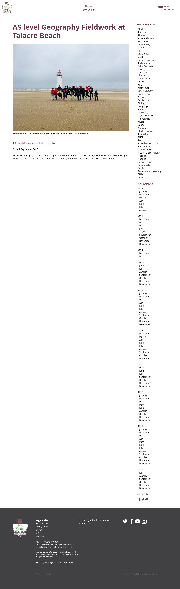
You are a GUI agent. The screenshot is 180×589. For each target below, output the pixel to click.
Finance (142, 109)
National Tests (145, 78)
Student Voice (145, 131)
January (143, 191)
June (141, 203)
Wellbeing (143, 112)
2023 (140, 290)
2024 (140, 250)
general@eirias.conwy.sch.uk (58, 562)
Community (144, 44)
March (142, 197)
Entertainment (145, 90)
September (145, 234)
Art (139, 140)
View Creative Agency (149, 574)
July (141, 206)
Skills (140, 174)
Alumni (141, 35)
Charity (141, 75)
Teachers (142, 32)
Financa (142, 155)
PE (139, 50)
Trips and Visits (146, 38)
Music (141, 121)
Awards (142, 81)
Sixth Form (143, 41)
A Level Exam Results (149, 152)
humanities (144, 177)
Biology (142, 103)
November (144, 240)
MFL (140, 84)
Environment (145, 162)
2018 (140, 469)
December (144, 244)
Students (142, 29)
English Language (147, 60)
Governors (85, 523)
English (141, 168)
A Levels (142, 97)
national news (145, 149)
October (143, 237)
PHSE (140, 137)
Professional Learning (149, 171)
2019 (140, 426)
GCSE (140, 56)
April (141, 200)
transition (143, 72)
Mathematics (145, 87)
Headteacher (145, 146)
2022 (140, 330)
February (144, 194)
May (141, 225)
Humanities (144, 118)
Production (144, 94)
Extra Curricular (146, 66)
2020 (140, 392)
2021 (140, 364)
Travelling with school (149, 143)
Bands (141, 124)
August (143, 210)
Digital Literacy (145, 115)
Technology (144, 63)
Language (143, 106)
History (142, 69)
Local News (144, 53)
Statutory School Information (94, 520)
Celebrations (144, 100)
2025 (140, 216)
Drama (141, 47)
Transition (143, 134)
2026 (140, 188)
